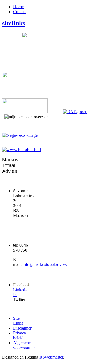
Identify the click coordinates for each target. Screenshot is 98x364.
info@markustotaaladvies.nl (47, 264)
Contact (19, 11)
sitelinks (13, 23)
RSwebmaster (51, 357)
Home (18, 6)
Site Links (18, 320)
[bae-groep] (75, 111)
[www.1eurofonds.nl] (49, 149)
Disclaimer (22, 328)
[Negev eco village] (20, 135)
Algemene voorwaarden (24, 345)
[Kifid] (25, 111)
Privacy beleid (19, 335)
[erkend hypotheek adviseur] (42, 69)
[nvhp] (24, 91)
